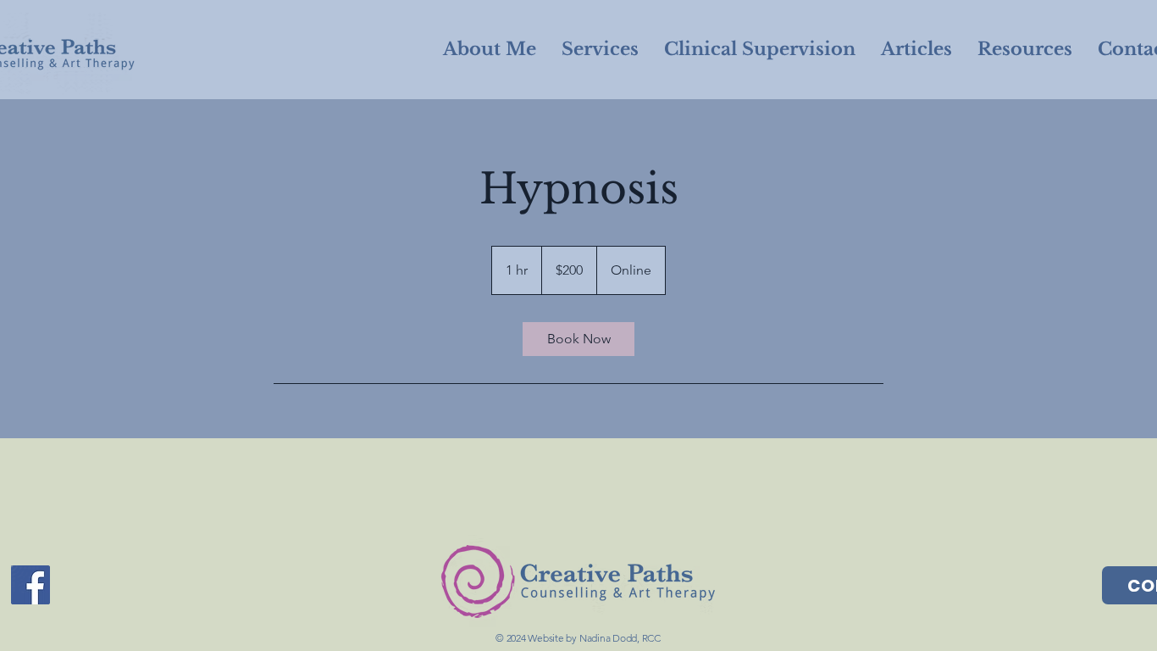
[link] (578, 339)
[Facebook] (30, 584)
